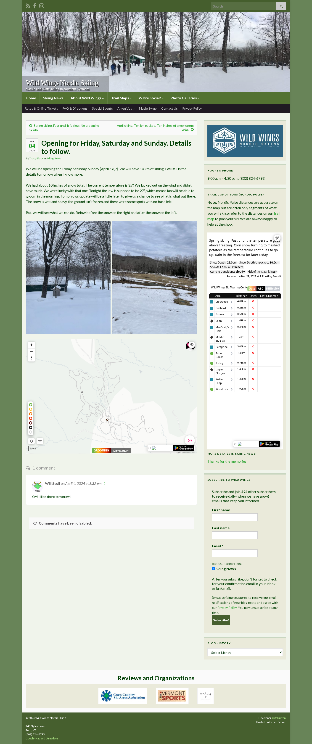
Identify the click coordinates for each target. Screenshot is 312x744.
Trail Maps (120, 98)
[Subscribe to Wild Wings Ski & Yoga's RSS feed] (28, 5)
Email (217, 546)
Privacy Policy (192, 108)
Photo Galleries (184, 98)
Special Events (102, 108)
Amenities (125, 108)
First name (221, 510)
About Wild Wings (86, 98)
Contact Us (169, 108)
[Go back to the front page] (156, 52)
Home (31, 98)
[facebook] (34, 5)
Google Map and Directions (42, 738)
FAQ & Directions (75, 108)
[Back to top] (301, 733)
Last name (221, 528)
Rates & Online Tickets (41, 108)
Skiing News (53, 98)
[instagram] (41, 5)
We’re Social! (150, 98)
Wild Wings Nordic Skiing (62, 83)
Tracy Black (36, 158)
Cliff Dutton (279, 718)
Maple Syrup (148, 108)
